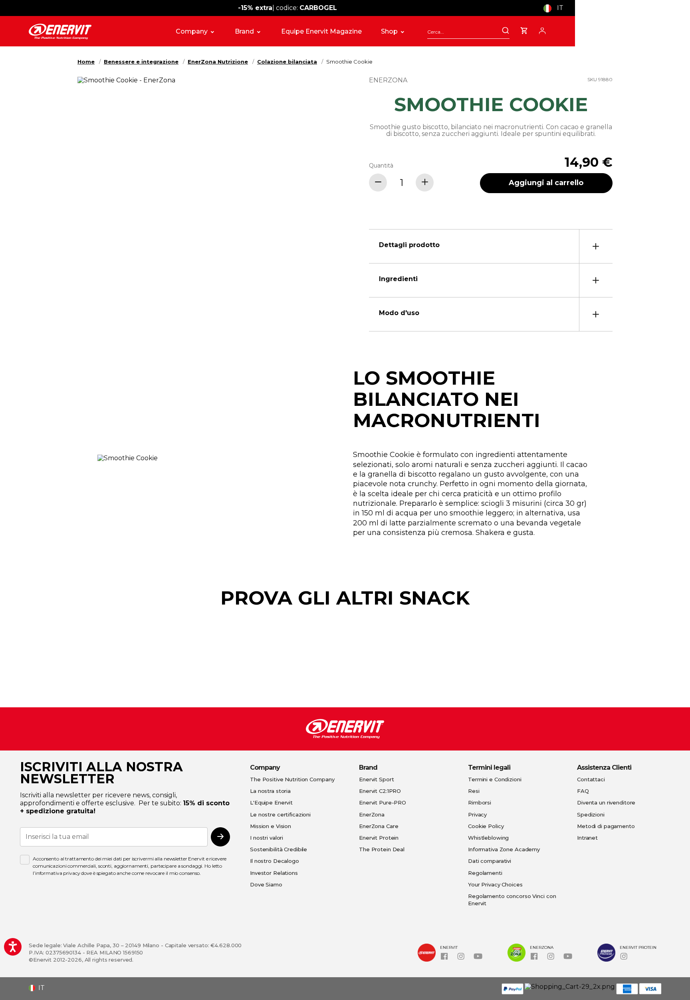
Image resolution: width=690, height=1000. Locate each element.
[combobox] (468, 32)
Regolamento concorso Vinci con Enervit (512, 899)
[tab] (491, 246)
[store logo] (93, 32)
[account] (542, 29)
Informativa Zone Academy (504, 849)
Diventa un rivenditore (606, 802)
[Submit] (506, 31)
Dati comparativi (489, 861)
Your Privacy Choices (495, 884)
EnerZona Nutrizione (218, 61)
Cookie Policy (486, 826)
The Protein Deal (381, 849)
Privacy (477, 814)
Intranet (587, 837)
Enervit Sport (376, 779)
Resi (474, 791)
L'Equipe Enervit (271, 802)
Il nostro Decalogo (274, 861)
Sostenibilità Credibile (278, 849)
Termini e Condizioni (494, 779)
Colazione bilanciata (287, 61)
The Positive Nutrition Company (292, 779)
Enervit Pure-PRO (382, 802)
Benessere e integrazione (141, 61)
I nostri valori (266, 837)
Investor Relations (274, 873)
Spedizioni (591, 814)
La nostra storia (270, 791)
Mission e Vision (270, 826)
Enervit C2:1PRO (380, 791)
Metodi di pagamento (606, 826)
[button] (556, 8)
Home (86, 61)
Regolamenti (485, 873)
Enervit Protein (379, 837)
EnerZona (372, 814)
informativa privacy (57, 873)
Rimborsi (479, 802)
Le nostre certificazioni (280, 814)
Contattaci (591, 779)
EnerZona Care (378, 826)
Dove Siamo (266, 884)
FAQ (583, 791)
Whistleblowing (488, 837)
